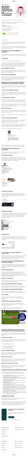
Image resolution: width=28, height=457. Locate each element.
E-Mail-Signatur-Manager (5, 427)
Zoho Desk (3, 447)
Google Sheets (4, 449)
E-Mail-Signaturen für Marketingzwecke (10, 193)
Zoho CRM (3, 445)
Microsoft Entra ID (4, 443)
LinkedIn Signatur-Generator (19, 429)
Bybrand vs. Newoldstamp (18, 447)
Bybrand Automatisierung (18, 307)
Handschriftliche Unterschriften (19, 427)
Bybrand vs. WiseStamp (18, 443)
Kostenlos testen (11, 417)
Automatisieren (4, 431)
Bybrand (14, 1)
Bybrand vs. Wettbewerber (18, 441)
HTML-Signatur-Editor (5, 429)
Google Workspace (7, 378)
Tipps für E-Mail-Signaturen (5, 4)
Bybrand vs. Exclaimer (18, 445)
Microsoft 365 (13, 378)
